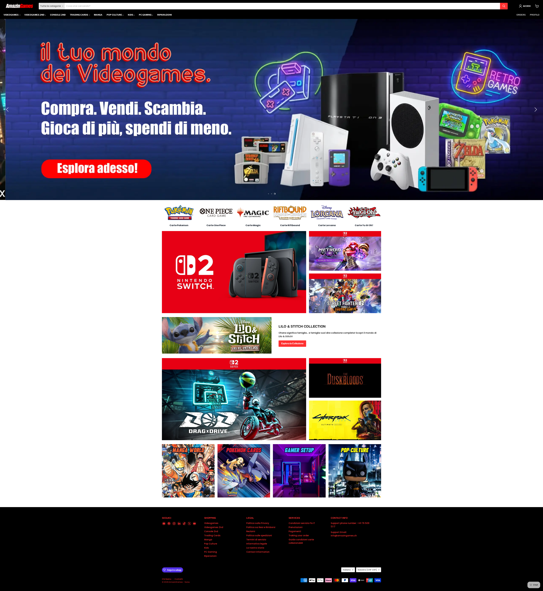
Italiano (347, 569)
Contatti (178, 579)
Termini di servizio (256, 539)
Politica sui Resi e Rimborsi (260, 527)
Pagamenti (295, 531)
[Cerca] (504, 6)
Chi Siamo (166, 579)
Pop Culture (114, 15)
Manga (98, 15)
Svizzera (367, 569)
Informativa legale (256, 543)
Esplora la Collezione (292, 343)
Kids (130, 15)
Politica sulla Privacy (257, 523)
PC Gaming (145, 15)
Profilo (534, 15)
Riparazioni (164, 15)
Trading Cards (79, 15)
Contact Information (258, 551)
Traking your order (299, 535)
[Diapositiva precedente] (8, 109)
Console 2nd (58, 15)
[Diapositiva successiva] (535, 109)
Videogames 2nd (34, 15)
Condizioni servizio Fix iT (302, 523)
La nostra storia (255, 547)
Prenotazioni (295, 527)
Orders (521, 15)
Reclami (250, 531)
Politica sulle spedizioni (259, 535)
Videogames (11, 15)
